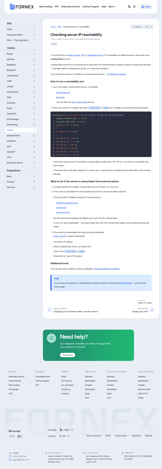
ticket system (126, 283)
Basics (54, 44)
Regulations (14, 170)
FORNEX (15, 453)
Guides (11, 48)
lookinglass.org (63, 92)
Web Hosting (74, 55)
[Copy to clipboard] (149, 114)
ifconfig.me (61, 207)
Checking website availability (107, 269)
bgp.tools (60, 97)
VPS (83, 55)
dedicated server (95, 55)
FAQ (9, 23)
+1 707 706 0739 (19, 456)
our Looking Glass (79, 102)
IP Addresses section (116, 74)
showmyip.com (63, 212)
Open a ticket (59, 236)
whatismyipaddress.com (67, 203)
